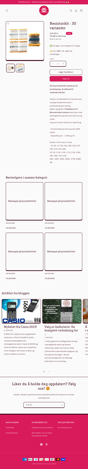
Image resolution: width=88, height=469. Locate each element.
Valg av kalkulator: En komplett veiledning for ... (61, 330)
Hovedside (10, 427)
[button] (6, 10)
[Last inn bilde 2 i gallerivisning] (20, 68)
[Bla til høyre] (49, 371)
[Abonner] (61, 405)
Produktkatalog (12, 433)
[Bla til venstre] (38, 371)
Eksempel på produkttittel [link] (22, 201)
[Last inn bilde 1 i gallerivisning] (10, 68)
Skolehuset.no (41, 463)
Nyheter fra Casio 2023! (20, 326)
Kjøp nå (66, 79)
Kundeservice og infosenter (42, 427)
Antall (52, 59)
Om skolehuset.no (65, 427)
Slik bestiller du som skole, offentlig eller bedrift (42, 434)
